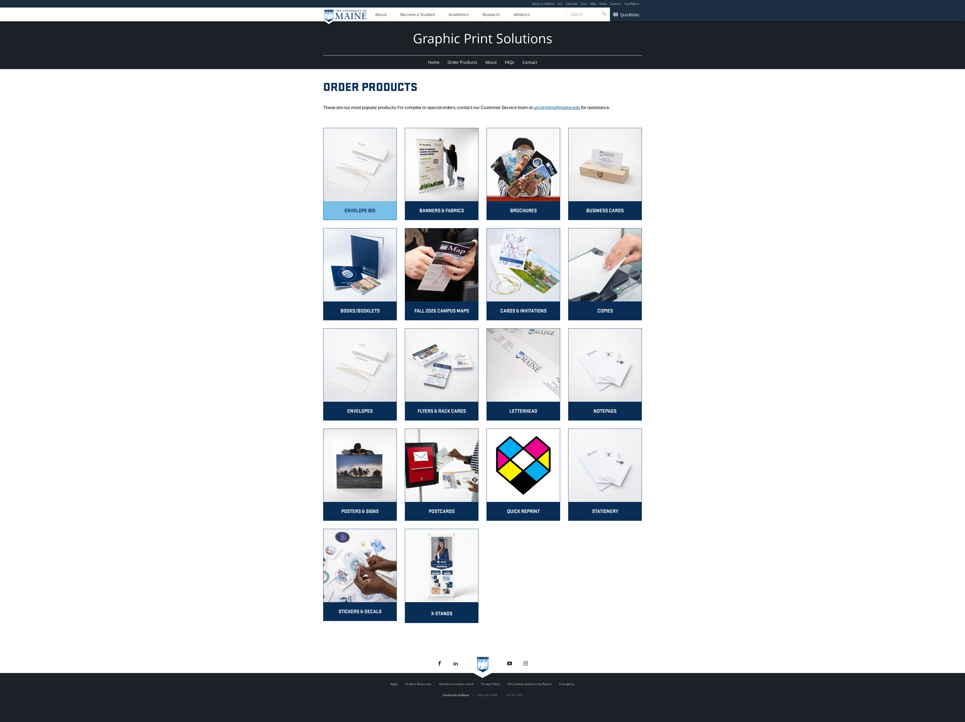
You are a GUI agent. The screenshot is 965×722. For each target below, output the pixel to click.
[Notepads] (605, 374)
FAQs (509, 62)
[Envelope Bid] (360, 174)
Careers (615, 4)
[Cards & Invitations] (523, 274)
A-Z (560, 4)
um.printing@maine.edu (557, 107)
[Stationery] (605, 475)
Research (491, 14)
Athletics (522, 14)
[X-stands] (441, 576)
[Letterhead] (523, 374)
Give (584, 4)
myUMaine (631, 4)
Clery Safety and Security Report (529, 684)
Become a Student (417, 14)
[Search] (604, 14)
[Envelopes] (360, 374)
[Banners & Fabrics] (441, 174)
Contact (529, 62)
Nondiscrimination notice (456, 684)
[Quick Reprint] (523, 475)
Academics (459, 14)
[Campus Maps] (441, 274)
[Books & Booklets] (360, 274)
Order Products (462, 62)
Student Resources (418, 684)
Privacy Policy (490, 684)
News (603, 4)
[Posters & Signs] (360, 475)
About (381, 14)
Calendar (571, 4)
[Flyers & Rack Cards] (441, 374)
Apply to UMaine (543, 4)
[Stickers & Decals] (360, 576)
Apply (394, 684)
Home (434, 62)
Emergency (567, 684)
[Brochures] (523, 174)
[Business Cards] (605, 174)
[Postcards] (441, 475)
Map (593, 4)
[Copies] (605, 274)
